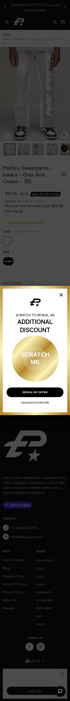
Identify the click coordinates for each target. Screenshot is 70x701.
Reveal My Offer (35, 392)
